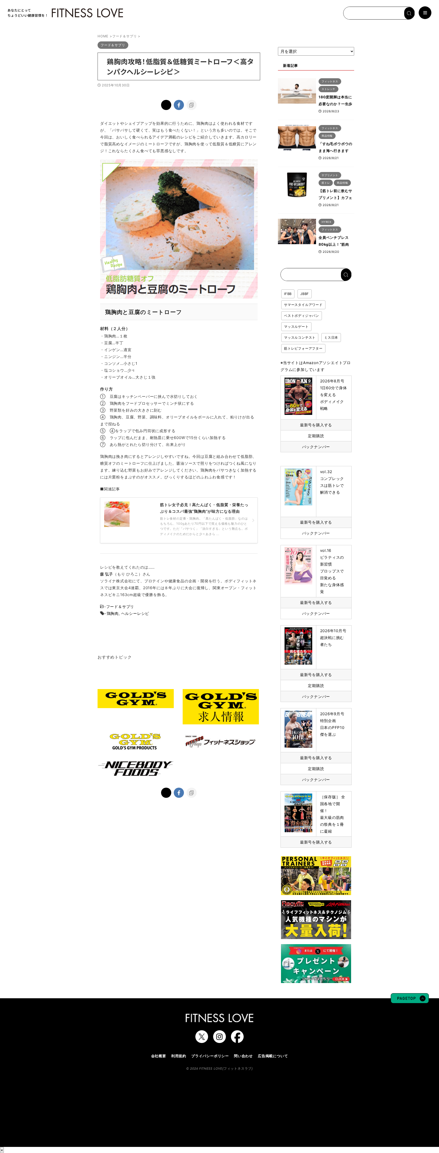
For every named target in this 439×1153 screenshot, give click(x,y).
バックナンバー (316, 446)
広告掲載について (273, 1056)
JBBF (304, 294)
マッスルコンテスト (300, 337)
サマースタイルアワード (303, 305)
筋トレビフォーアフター (303, 348)
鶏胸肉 (113, 613)
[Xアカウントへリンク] (201, 1040)
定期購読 (316, 435)
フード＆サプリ (120, 606)
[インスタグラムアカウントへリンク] (219, 1040)
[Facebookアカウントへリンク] (237, 1040)
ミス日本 (331, 337)
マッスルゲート (296, 326)
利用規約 (178, 1056)
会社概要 (158, 1056)
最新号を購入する (316, 425)
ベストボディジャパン (301, 316)
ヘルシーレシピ (135, 613)
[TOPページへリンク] (65, 13)
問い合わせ (243, 1056)
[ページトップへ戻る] (410, 1000)
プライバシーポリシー (210, 1056)
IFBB (288, 294)
